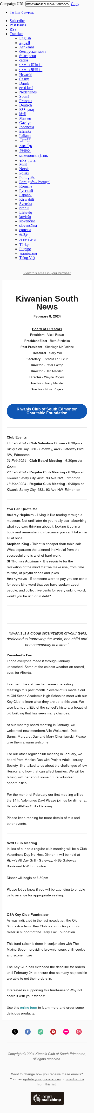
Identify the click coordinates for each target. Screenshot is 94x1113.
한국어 (25, 151)
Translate (16, 34)
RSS (13, 29)
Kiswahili (26, 199)
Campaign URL (12, 4)
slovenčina (27, 221)
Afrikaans (26, 47)
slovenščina (28, 225)
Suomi (24, 96)
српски (25, 230)
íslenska (25, 131)
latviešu (25, 217)
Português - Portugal (34, 182)
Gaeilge (25, 123)
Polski (24, 173)
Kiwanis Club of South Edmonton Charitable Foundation (47, 411)
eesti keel (26, 88)
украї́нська (28, 253)
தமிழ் (23, 234)
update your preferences (42, 1079)
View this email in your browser (47, 273)
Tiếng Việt (27, 258)
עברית (24, 208)
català (23, 60)
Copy (75, 4)
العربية (24, 43)
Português (26, 177)
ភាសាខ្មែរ (25, 146)
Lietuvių (25, 212)
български (27, 56)
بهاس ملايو (27, 160)
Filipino (25, 249)
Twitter (22, 12)
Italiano (25, 136)
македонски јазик (33, 155)
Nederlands (28, 92)
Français (25, 101)
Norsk (24, 169)
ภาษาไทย (27, 239)
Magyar (25, 118)
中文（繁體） (30, 70)
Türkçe (24, 244)
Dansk (24, 83)
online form (28, 1007)
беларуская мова (32, 51)
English (25, 38)
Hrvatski (25, 75)
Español (25, 195)
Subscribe (17, 21)
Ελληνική (26, 109)
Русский (26, 191)
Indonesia (26, 127)
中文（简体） (30, 65)
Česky (24, 79)
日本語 (25, 140)
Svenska (25, 204)
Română (25, 186)
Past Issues (18, 25)
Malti (23, 164)
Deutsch (25, 105)
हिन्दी (22, 114)
